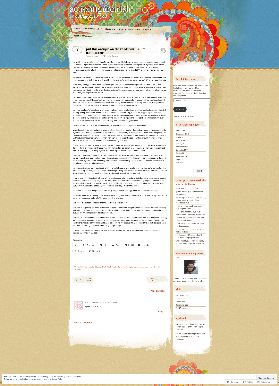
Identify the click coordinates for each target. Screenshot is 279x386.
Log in (178, 298)
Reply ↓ (161, 311)
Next (152, 279)
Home (76, 28)
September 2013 (182, 134)
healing (114, 267)
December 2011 (182, 146)
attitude (104, 267)
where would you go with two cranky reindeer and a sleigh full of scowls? (190, 242)
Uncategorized (87, 267)
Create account (182, 295)
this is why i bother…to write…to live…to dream (128, 29)
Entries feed (180, 301)
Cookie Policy (57, 379)
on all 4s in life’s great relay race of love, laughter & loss (189, 207)
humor (120, 267)
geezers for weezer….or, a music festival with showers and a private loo (190, 213)
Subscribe (180, 109)
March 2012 (180, 140)
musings (141, 267)
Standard (162, 49)
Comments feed (182, 305)
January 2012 (181, 143)
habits (109, 267)
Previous (87, 279)
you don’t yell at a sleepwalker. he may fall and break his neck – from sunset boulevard (191, 200)
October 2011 (181, 153)
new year (148, 267)
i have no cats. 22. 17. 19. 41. (187, 188)
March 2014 (180, 130)
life (132, 267)
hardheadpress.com (83, 35)
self (154, 267)
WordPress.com (182, 308)
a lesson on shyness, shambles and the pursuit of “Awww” (190, 218)
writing (158, 267)
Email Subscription (186, 79)
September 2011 (182, 156)
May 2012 (179, 137)
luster (136, 267)
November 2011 (182, 150)
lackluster (127, 267)
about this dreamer (92, 28)
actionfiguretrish (100, 8)
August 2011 (181, 159)
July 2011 (179, 162)
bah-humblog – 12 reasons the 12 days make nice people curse (189, 236)
